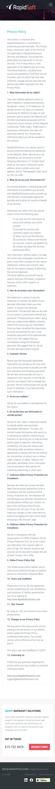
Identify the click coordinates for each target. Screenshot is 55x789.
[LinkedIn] (26, 781)
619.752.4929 (14, 747)
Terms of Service (46, 774)
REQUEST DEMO (39, 746)
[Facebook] (31, 781)
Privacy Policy (30, 774)
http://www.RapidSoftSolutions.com (23, 599)
